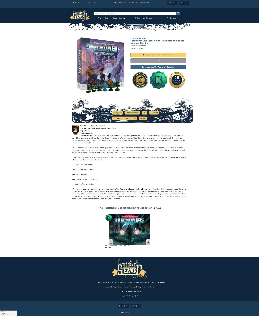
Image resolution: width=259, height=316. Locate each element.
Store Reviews (120, 282)
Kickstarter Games (120, 18)
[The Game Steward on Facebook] (124, 296)
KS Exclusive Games (143, 18)
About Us (97, 282)
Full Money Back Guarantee (125, 118)
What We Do (108, 282)
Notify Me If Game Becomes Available (158, 55)
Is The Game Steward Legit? (139, 282)
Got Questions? (132, 113)
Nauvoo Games (137, 48)
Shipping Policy (109, 287)
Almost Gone (104, 18)
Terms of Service (149, 287)
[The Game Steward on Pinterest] (129, 296)
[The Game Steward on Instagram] (132, 296)
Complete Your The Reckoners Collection (158, 67)
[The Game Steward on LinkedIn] (135, 296)
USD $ (183, 3)
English (171, 3)
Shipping (154, 113)
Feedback (137, 291)
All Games (171, 18)
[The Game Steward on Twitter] (121, 296)
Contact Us (122, 291)
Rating (142, 118)
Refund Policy (123, 287)
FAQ (144, 113)
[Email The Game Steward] (138, 296)
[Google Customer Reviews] (8, 313)
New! (159, 18)
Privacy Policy (135, 287)
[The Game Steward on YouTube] (126, 296)
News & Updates (158, 282)
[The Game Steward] (80, 15)
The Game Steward (132, 313)
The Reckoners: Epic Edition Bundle (117, 245)
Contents (105, 113)
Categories (117, 113)
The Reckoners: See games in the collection (125, 207)
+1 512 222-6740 (75, 3)
